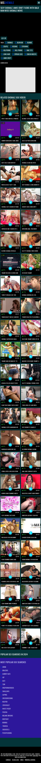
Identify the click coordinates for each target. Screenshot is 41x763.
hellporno (6, 50)
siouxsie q (5, 729)
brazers (5, 670)
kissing (14, 46)
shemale (10, 42)
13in (3, 684)
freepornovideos (8, 688)
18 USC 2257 (15, 760)
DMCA (21, 760)
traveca (5, 726)
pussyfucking (7, 733)
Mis (7, 2)
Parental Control (30, 760)
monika (4, 722)
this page (35, 755)
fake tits (29, 50)
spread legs (18, 54)
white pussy (6, 709)
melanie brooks (7, 715)
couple (5, 46)
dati (3, 681)
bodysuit (5, 719)
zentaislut (6, 705)
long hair (6, 54)
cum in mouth (31, 54)
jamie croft (7, 58)
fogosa (4, 712)
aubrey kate (6, 674)
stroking (24, 46)
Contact (8, 760)
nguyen (4, 702)
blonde (29, 42)
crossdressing (7, 698)
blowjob (20, 42)
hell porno (18, 50)
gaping (4, 695)
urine (4, 667)
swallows (5, 691)
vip (3, 677)
